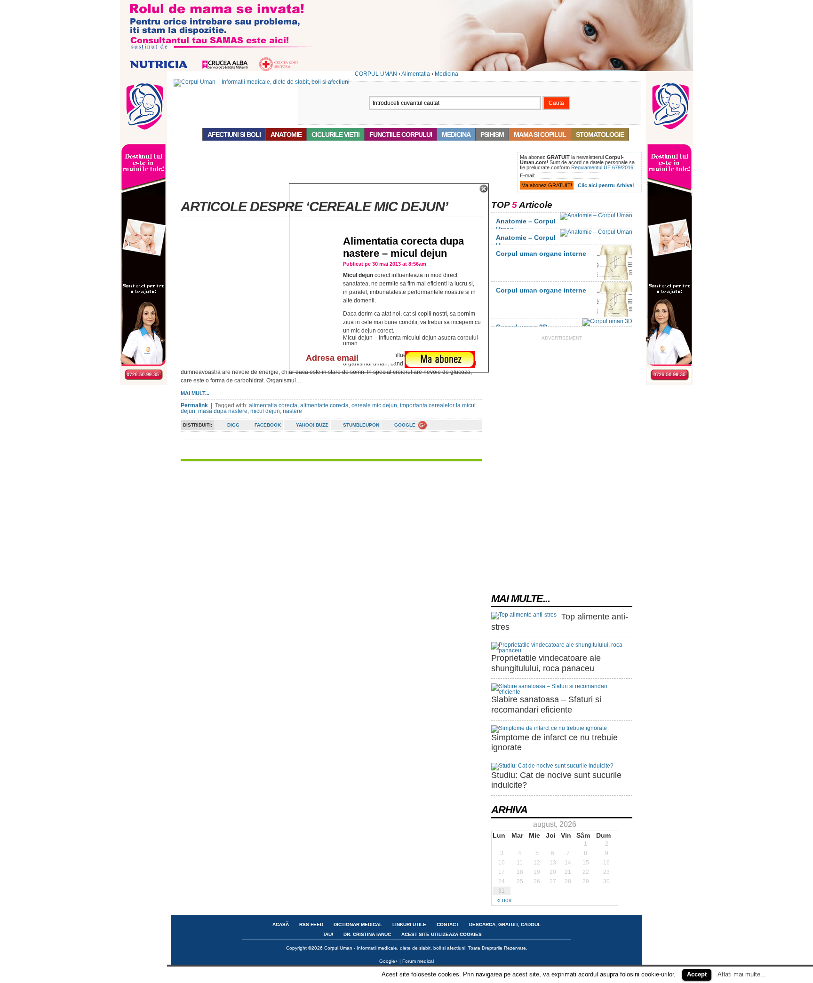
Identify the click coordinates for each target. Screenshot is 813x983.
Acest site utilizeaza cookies (441, 934)
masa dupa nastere (222, 411)
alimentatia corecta (273, 405)
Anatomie (286, 134)
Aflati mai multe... (741, 974)
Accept (697, 974)
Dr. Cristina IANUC (367, 934)
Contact (448, 924)
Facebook (268, 425)
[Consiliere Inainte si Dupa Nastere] (406, 69)
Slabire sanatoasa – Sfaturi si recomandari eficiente (546, 704)
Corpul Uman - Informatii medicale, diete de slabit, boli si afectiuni (394, 948)
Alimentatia (415, 74)
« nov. (504, 900)
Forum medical (418, 961)
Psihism (492, 134)
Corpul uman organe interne (541, 253)
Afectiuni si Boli (234, 134)
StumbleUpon (361, 425)
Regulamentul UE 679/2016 (602, 167)
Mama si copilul (540, 134)
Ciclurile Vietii (335, 134)
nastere (292, 411)
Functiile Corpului (400, 134)
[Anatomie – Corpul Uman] (596, 215)
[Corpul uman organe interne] (614, 278)
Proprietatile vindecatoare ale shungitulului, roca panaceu (546, 663)
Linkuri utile (409, 924)
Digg (233, 425)
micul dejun (265, 411)
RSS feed (311, 924)
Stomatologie (600, 134)
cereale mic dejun (374, 405)
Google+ (388, 961)
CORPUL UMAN (376, 74)
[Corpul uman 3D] (607, 321)
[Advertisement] (342, 173)
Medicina (446, 74)
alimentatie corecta (324, 405)
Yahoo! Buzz (312, 425)
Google (404, 425)
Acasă (187, 134)
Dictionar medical (358, 924)
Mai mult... (195, 393)
